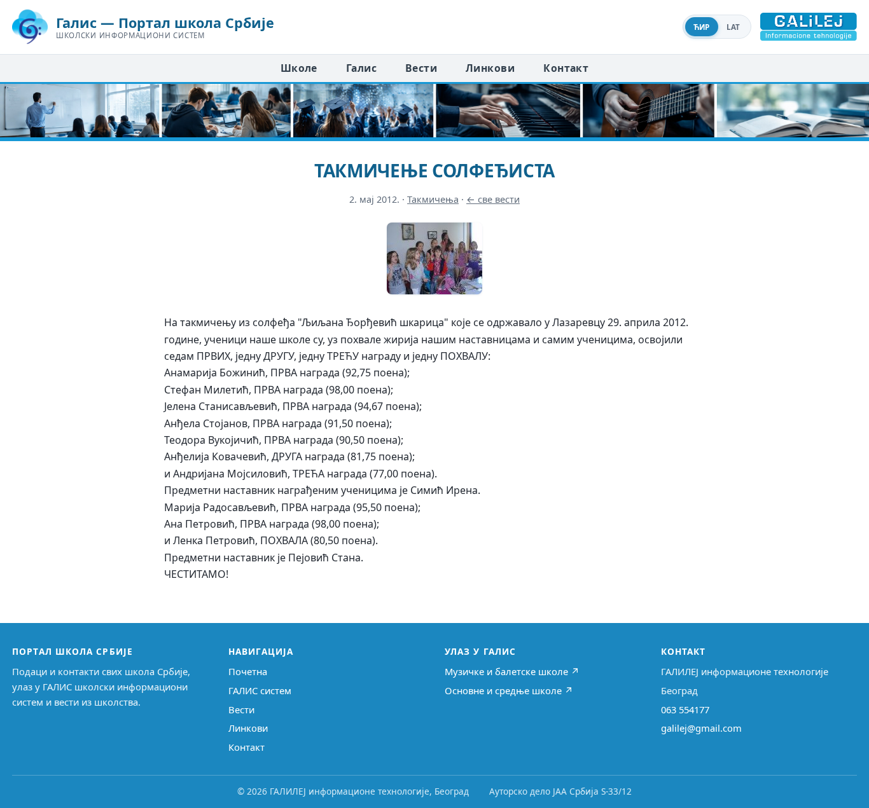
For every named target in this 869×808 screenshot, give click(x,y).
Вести (421, 68)
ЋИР (701, 27)
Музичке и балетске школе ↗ (512, 671)
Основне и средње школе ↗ (509, 690)
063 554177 (685, 709)
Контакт (565, 68)
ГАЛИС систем (259, 690)
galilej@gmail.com (701, 728)
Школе (299, 68)
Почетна (247, 671)
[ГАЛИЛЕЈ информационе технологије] (808, 27)
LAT (733, 27)
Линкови (490, 68)
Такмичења (433, 199)
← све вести (493, 199)
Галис (361, 68)
